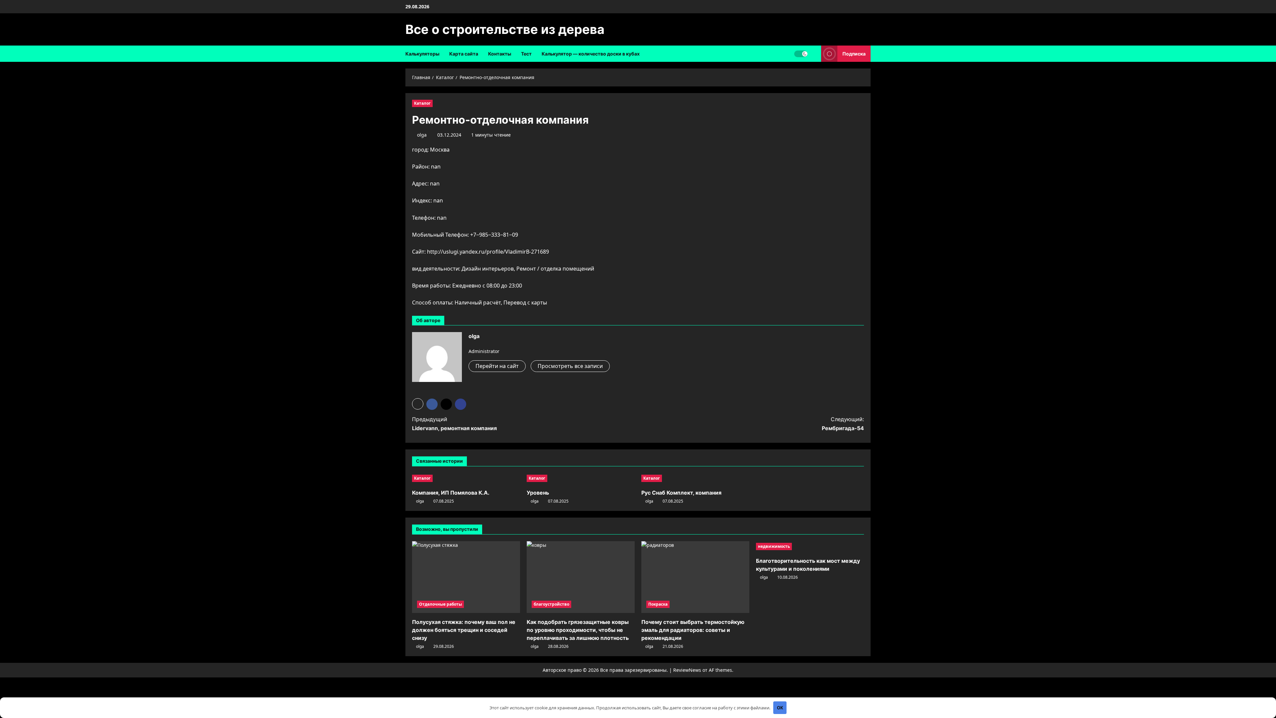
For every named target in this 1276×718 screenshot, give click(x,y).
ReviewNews (687, 670)
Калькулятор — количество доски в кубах (591, 54)
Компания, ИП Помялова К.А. (450, 492)
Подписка (854, 54)
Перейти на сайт (497, 366)
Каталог (422, 103)
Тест (526, 54)
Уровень (538, 492)
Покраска (658, 604)
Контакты (499, 54)
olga (422, 135)
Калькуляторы (422, 54)
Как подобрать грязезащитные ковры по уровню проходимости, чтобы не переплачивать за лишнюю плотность (578, 630)
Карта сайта (463, 54)
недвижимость (774, 546)
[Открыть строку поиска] (814, 53)
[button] (417, 404)
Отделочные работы (440, 604)
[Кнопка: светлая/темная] (800, 54)
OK (780, 708)
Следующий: (843, 423)
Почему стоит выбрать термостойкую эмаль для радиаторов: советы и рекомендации (692, 630)
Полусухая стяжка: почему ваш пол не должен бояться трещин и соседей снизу (463, 630)
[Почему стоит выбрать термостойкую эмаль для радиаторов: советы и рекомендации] (695, 577)
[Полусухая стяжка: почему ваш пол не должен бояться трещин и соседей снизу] (466, 577)
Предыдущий (454, 423)
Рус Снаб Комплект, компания (681, 492)
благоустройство (551, 604)
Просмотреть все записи (570, 366)
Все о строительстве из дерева (504, 29)
